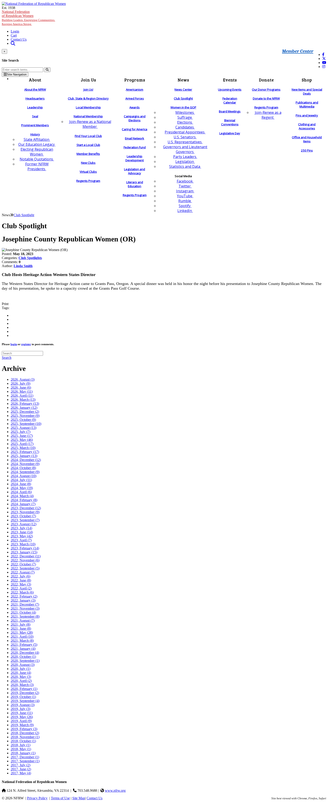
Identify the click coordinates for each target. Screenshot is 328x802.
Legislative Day (229, 133)
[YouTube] (324, 62)
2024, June (21, 484)
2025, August (23, 428)
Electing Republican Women (37, 152)
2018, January (23, 753)
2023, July (21, 528)
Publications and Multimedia (307, 104)
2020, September (25, 661)
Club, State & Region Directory (88, 98)
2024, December (26, 460)
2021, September (25, 616)
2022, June (21, 580)
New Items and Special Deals (307, 91)
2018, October (23, 741)
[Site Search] (13, 43)
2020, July (20, 669)
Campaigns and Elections (134, 118)
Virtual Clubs (88, 172)
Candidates (185, 127)
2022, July (20, 576)
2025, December (25, 411)
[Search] (47, 69)
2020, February (24, 689)
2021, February (24, 644)
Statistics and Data (185, 166)
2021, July (20, 624)
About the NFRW (35, 89)
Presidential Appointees (185, 132)
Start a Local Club (88, 145)
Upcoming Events (229, 89)
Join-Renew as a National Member (90, 124)
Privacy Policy (37, 798)
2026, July (20, 383)
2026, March (23, 399)
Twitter (185, 186)
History (35, 134)
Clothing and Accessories (307, 126)
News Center (183, 89)
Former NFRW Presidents (37, 166)
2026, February (25, 403)
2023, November (25, 512)
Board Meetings (230, 111)
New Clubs (88, 163)
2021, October (23, 612)
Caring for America (134, 129)
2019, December (25, 693)
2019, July (20, 709)
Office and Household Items (307, 139)
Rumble (185, 200)
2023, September (25, 520)
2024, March (22, 496)
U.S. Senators (185, 137)
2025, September (26, 424)
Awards (134, 107)
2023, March (23, 544)
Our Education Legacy (37, 144)
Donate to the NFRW (266, 98)
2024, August (23, 476)
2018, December (25, 733)
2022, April (21, 588)
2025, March (23, 448)
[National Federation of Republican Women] (34, 4)
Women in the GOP (183, 107)
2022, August (23, 572)
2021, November (25, 608)
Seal (35, 116)
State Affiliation (37, 139)
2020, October (23, 657)
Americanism (134, 89)
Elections (185, 122)
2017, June (21, 769)
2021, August (23, 620)
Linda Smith (23, 266)
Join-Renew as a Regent (268, 115)
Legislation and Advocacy (134, 171)
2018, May (21, 749)
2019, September (25, 701)
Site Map (78, 798)
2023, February (25, 548)
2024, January (23, 504)
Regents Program (88, 181)
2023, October (23, 516)
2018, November (25, 737)
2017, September (25, 761)
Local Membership (88, 107)
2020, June (21, 673)
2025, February (25, 452)
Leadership (35, 107)
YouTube (185, 195)
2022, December (26, 556)
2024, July (21, 480)
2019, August (23, 705)
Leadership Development (134, 158)
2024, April (21, 492)
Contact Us (19, 39)
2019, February (24, 729)
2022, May (21, 584)
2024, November (25, 464)
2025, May (22, 440)
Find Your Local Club (88, 136)
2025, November (25, 416)
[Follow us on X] (324, 58)
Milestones (185, 112)
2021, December (25, 604)
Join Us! (88, 89)
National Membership (88, 116)
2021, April (22, 636)
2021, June (21, 628)
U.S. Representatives (185, 141)
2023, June (22, 532)
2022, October (23, 564)
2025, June (22, 436)
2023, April (21, 540)
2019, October (23, 697)
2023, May (22, 536)
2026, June (21, 387)
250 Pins (307, 150)
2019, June (22, 713)
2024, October (23, 468)
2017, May (21, 773)
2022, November (25, 560)
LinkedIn (185, 210)
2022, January (23, 600)
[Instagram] (323, 67)
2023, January (24, 552)
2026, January (24, 407)
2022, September (25, 568)
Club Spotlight (183, 98)
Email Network (134, 138)
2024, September (25, 472)
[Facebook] (323, 54)
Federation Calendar (229, 100)
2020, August (23, 665)
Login (15, 31)
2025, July (20, 432)
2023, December (26, 508)
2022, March (22, 592)
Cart (14, 35)
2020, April (21, 681)
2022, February (24, 596)
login (13, 344)
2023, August (23, 524)
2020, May (21, 677)
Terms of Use (60, 798)
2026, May (22, 391)
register (26, 344)
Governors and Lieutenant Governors (185, 149)
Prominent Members (35, 125)
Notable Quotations (37, 159)
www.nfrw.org (115, 790)
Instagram (185, 191)
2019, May (22, 717)
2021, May (22, 632)
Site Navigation (17, 74)
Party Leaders (185, 156)
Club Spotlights (30, 258)
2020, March (22, 685)
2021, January (23, 648)
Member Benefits (88, 154)
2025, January (24, 456)
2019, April (21, 721)
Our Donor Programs (266, 89)
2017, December (25, 757)
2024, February (24, 500)
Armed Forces (134, 98)
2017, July (20, 765)
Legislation (185, 161)
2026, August (23, 379)
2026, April (22, 395)
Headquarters (35, 98)
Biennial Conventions (230, 122)
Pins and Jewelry (307, 115)
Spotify (185, 205)
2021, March (22, 640)
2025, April (22, 444)
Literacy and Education (134, 184)
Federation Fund (135, 147)
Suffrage (185, 117)
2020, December (25, 652)
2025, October (23, 420)
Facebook (185, 181)
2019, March (22, 725)
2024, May (22, 488)
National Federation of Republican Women (28, 18)
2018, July (20, 745)
